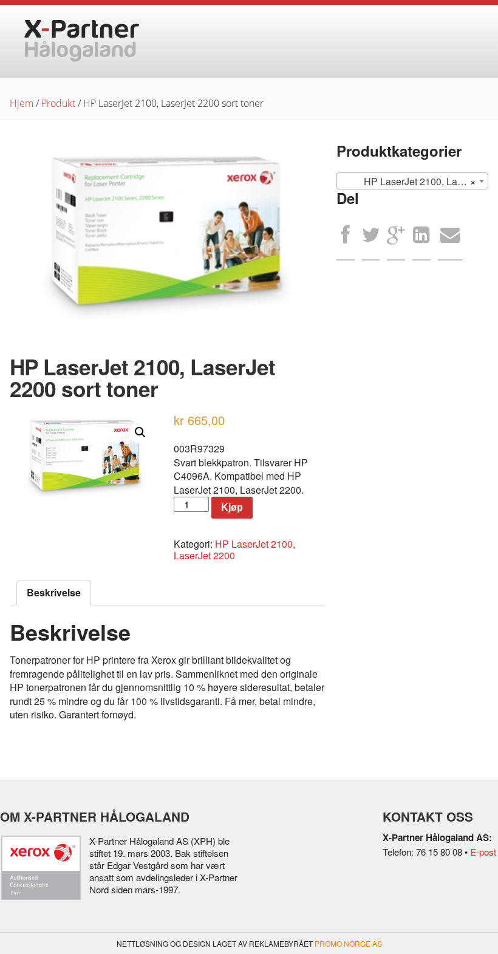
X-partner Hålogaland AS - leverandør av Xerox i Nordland (81, 41)
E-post (483, 851)
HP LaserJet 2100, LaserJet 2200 (234, 549)
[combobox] (412, 180)
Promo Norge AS (348, 943)
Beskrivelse (54, 592)
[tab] (53, 593)
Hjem (21, 103)
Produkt (58, 103)
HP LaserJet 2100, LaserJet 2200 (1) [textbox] (414, 181)
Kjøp (232, 507)
